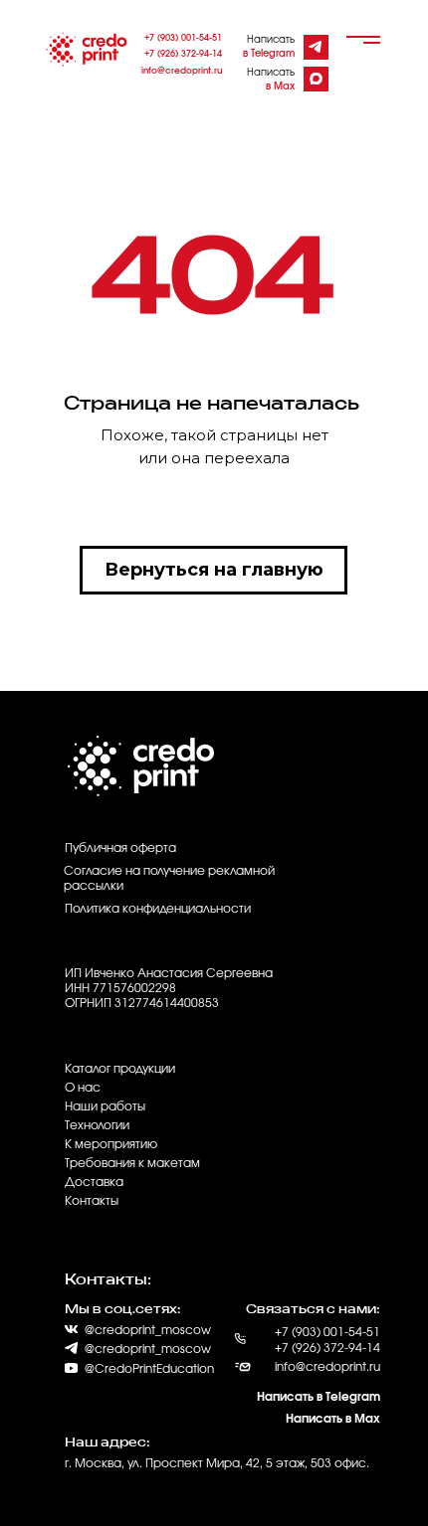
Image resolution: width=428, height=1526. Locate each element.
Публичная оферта (120, 848)
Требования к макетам (132, 1163)
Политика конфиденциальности (158, 909)
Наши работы (105, 1106)
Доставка (94, 1182)
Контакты (91, 1201)
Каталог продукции (120, 1069)
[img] (315, 47)
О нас (83, 1088)
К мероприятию (111, 1144)
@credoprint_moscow (148, 1349)
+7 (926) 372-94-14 (183, 54)
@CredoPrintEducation (149, 1369)
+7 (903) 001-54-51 (183, 38)
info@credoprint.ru (181, 71)
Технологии (97, 1125)
